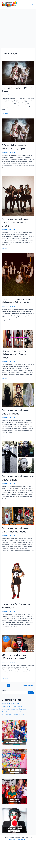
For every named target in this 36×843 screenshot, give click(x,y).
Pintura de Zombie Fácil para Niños (12, 706)
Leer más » (5, 113)
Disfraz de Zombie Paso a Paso (11, 703)
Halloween (5, 95)
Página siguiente (27, 685)
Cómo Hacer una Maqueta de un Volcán (13, 714)
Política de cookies (23, 839)
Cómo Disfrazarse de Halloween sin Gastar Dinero (14, 354)
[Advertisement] (18, 28)
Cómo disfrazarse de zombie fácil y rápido (14, 709)
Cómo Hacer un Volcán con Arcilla (11, 712)
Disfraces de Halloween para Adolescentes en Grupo (16, 222)
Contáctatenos (12, 839)
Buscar (4, 690)
